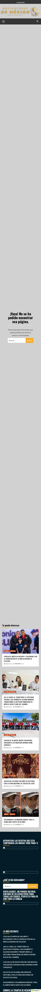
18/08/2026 (17, 747)
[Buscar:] (17, 340)
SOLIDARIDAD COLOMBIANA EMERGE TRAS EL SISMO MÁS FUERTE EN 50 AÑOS (19, 820)
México (6, 814)
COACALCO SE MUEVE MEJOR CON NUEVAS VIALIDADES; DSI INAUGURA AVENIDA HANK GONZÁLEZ (18, 742)
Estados (6, 651)
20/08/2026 (18, 664)
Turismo (13, 776)
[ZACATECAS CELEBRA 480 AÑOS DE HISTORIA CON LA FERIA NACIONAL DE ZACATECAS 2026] (20, 766)
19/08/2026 (17, 707)
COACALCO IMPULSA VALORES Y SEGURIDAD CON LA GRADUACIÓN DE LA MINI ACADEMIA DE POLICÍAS (20, 658)
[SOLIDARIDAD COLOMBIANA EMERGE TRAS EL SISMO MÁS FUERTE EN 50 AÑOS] (20, 804)
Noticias (13, 651)
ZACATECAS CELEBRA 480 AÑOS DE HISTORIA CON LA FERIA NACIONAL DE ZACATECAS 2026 (19, 782)
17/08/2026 (17, 786)
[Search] (37, 21)
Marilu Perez (9, 663)
